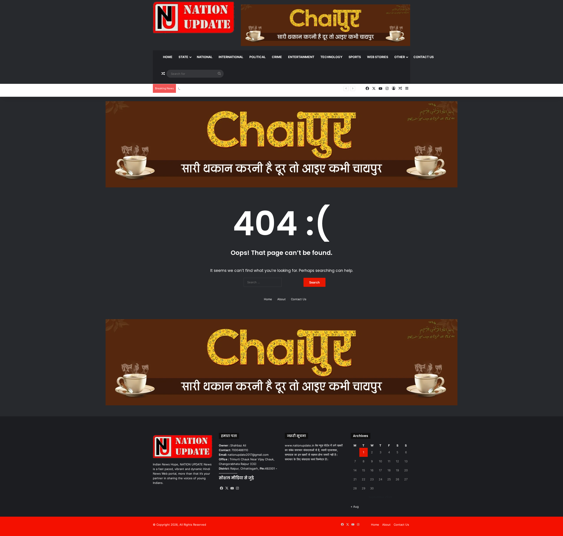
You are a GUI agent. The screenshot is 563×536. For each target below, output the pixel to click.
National (204, 57)
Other (399, 57)
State (183, 57)
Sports (355, 57)
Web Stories (377, 57)
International (231, 57)
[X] (226, 488)
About (281, 299)
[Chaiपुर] (281, 144)
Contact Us (423, 57)
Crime (277, 57)
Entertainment (301, 57)
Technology (331, 57)
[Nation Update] (193, 17)
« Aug (355, 506)
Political (257, 57)
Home (167, 57)
